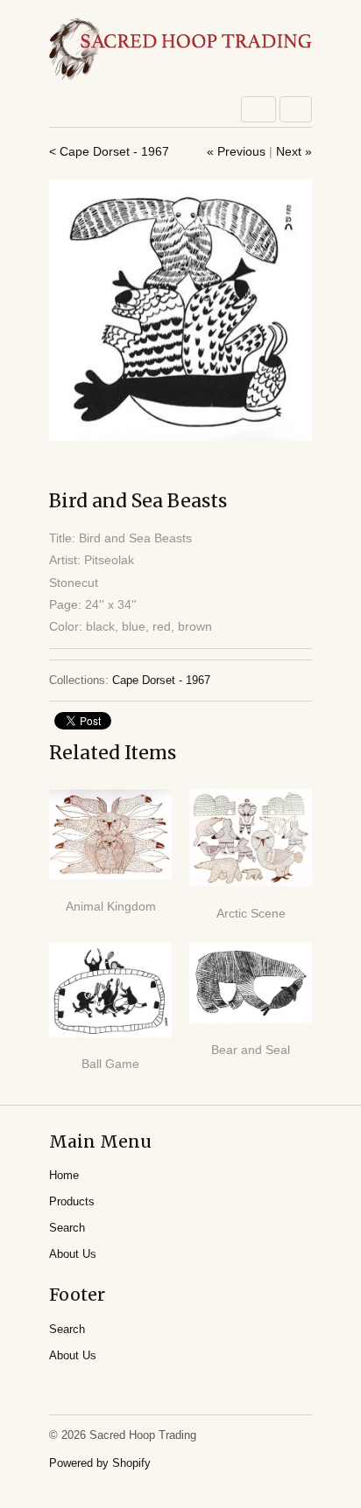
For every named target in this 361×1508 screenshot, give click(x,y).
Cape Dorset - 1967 (161, 680)
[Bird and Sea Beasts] (180, 309)
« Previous (236, 151)
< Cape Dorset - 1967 (109, 151)
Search (67, 1227)
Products (72, 1201)
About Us (72, 1253)
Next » (294, 151)
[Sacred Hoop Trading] (180, 50)
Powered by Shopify (100, 1463)
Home (64, 1175)
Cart (296, 109)
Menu (258, 109)
